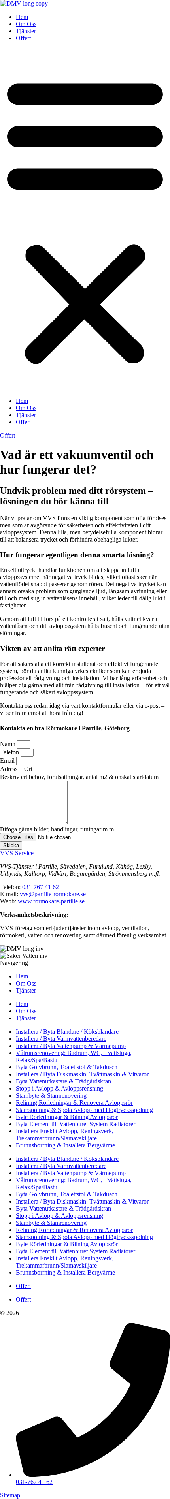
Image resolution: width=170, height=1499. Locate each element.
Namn (8, 744)
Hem (22, 16)
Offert (23, 38)
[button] (85, 219)
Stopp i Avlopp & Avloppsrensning (59, 1088)
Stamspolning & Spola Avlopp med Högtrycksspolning (84, 1109)
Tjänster (26, 31)
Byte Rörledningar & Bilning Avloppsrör (67, 1116)
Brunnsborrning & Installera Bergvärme (65, 1145)
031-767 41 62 (40, 887)
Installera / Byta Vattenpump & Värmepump (71, 1045)
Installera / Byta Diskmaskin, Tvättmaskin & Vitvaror (82, 1074)
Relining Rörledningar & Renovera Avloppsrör (74, 1102)
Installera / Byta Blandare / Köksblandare (67, 1031)
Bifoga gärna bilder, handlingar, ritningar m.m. (57, 829)
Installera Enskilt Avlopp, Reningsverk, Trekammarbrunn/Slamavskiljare (64, 1135)
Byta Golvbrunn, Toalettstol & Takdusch (66, 1067)
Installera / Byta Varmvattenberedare (61, 1038)
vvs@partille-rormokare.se (53, 894)
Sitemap (10, 1495)
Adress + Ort (17, 768)
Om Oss (26, 24)
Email (8, 760)
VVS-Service (17, 853)
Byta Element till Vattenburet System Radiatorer (75, 1124)
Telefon (10, 752)
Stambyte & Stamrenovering (51, 1095)
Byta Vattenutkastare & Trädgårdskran (63, 1081)
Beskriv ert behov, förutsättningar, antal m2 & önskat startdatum (79, 776)
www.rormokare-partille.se (51, 901)
